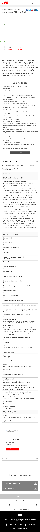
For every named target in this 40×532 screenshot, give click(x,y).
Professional (4, 6)
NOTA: (5, 415)
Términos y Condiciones (16, 519)
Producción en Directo (21, 6)
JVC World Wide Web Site (20, 509)
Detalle (13, 449)
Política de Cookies (20, 521)
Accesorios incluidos (9, 406)
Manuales (20, 49)
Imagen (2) (9, 49)
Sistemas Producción (11, 6)
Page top (20, 496)
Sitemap (6, 519)
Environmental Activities (29, 505)
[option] (13, 441)
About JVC (5, 505)
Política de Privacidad (30, 519)
